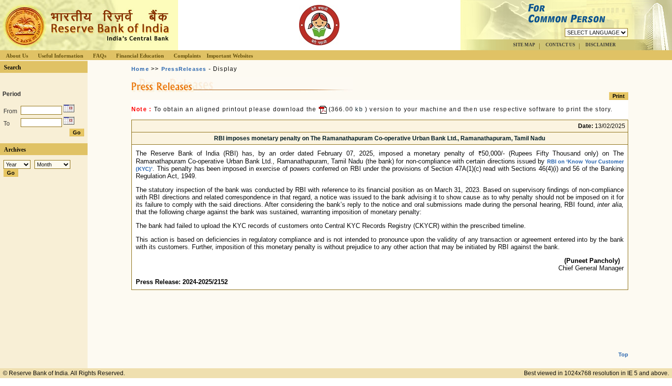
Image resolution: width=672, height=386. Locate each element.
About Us (17, 56)
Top (623, 354)
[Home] (85, 47)
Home (140, 69)
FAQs (99, 56)
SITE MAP (524, 44)
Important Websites (230, 56)
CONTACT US (560, 44)
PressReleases (184, 69)
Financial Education (140, 56)
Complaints (187, 56)
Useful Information (60, 56)
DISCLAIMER (600, 44)
